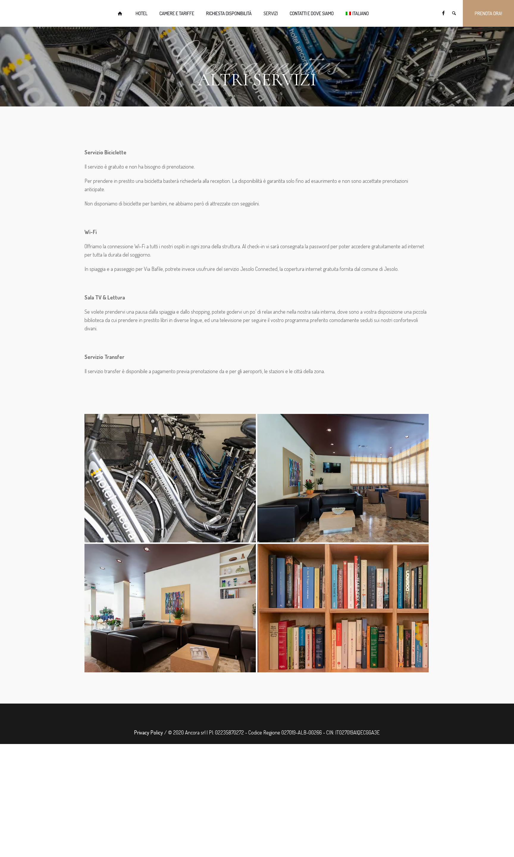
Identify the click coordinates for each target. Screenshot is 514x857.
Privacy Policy (148, 732)
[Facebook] (443, 13)
